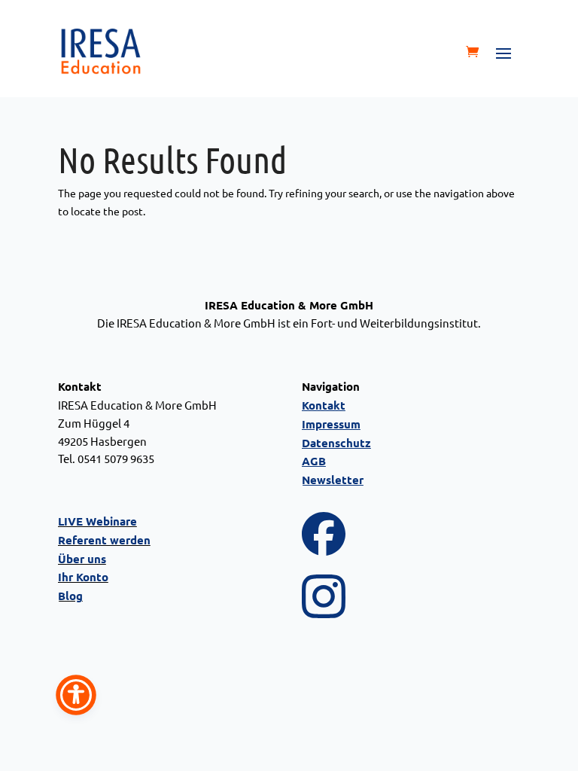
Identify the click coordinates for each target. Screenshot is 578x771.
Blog (70, 595)
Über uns (82, 558)
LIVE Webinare (97, 521)
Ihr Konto (83, 576)
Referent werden (104, 539)
